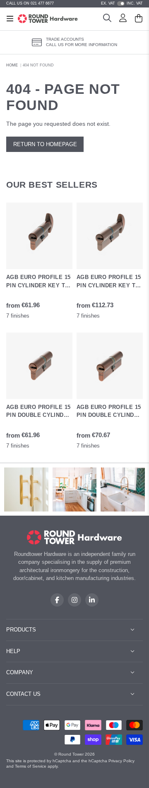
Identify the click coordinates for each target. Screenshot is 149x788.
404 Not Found (38, 65)
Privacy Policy (121, 761)
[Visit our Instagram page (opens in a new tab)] (74, 600)
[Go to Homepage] (48, 18)
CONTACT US (23, 694)
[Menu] (10, 18)
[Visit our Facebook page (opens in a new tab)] (57, 600)
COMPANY (19, 672)
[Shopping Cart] (139, 19)
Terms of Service (30, 766)
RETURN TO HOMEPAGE (45, 144)
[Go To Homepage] (75, 537)
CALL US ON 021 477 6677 (30, 3)
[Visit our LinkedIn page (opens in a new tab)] (92, 600)
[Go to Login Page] (123, 19)
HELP (13, 651)
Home (12, 65)
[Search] (107, 19)
